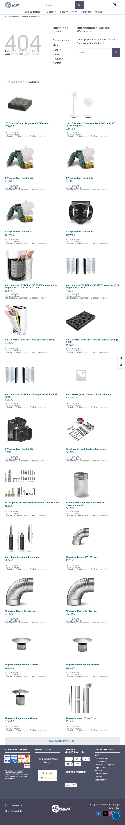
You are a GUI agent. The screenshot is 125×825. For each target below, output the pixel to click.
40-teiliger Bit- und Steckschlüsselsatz (86, 449)
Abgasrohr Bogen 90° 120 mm (81, 557)
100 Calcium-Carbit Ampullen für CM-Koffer (27, 123)
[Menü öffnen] (115, 815)
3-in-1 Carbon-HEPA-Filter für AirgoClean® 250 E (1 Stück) (31, 395)
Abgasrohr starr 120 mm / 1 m (81, 718)
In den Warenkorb (19, 103)
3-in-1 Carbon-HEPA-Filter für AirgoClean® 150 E (30, 339)
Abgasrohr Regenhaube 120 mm (21, 664)
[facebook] (98, 813)
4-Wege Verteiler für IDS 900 (19, 449)
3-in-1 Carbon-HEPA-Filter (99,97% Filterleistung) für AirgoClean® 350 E (93, 286)
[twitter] (105, 813)
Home (7, 16)
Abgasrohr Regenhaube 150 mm (82, 664)
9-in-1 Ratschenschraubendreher (22, 557)
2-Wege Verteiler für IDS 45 (79, 178)
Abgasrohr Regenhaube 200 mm (21, 718)
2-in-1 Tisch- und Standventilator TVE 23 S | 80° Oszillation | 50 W (90, 124)
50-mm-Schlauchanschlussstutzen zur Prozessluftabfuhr (85, 503)
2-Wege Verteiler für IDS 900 (80, 231)
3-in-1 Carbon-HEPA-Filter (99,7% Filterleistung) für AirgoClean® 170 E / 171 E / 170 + (31, 286)
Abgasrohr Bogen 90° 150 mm (20, 611)
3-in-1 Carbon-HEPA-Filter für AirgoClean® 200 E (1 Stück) (92, 340)
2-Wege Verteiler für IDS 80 (18, 231)
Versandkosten (15, 134)
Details (22, 106)
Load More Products (62, 741)
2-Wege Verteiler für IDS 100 (19, 178)
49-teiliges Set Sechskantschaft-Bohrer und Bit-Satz (32, 502)
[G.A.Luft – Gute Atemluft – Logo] (13, 1)
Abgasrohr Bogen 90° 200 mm (81, 611)
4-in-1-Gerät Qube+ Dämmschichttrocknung (88, 394)
